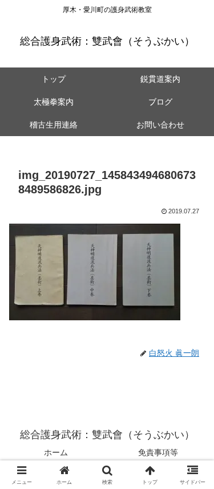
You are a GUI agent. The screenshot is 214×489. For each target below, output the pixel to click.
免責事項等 (158, 452)
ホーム (56, 452)
